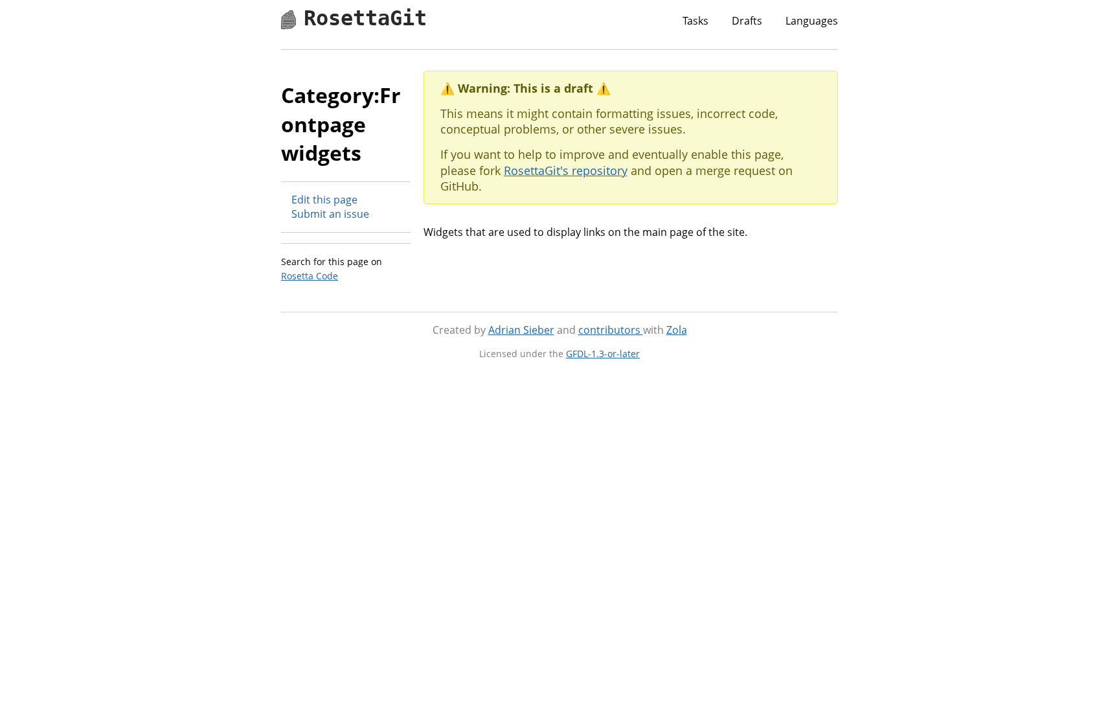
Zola (676, 330)
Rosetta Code (309, 276)
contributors (610, 330)
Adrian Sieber (521, 330)
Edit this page (324, 200)
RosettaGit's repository (565, 170)
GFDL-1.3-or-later (603, 353)
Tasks (695, 21)
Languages (812, 21)
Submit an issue (330, 214)
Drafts (747, 21)
